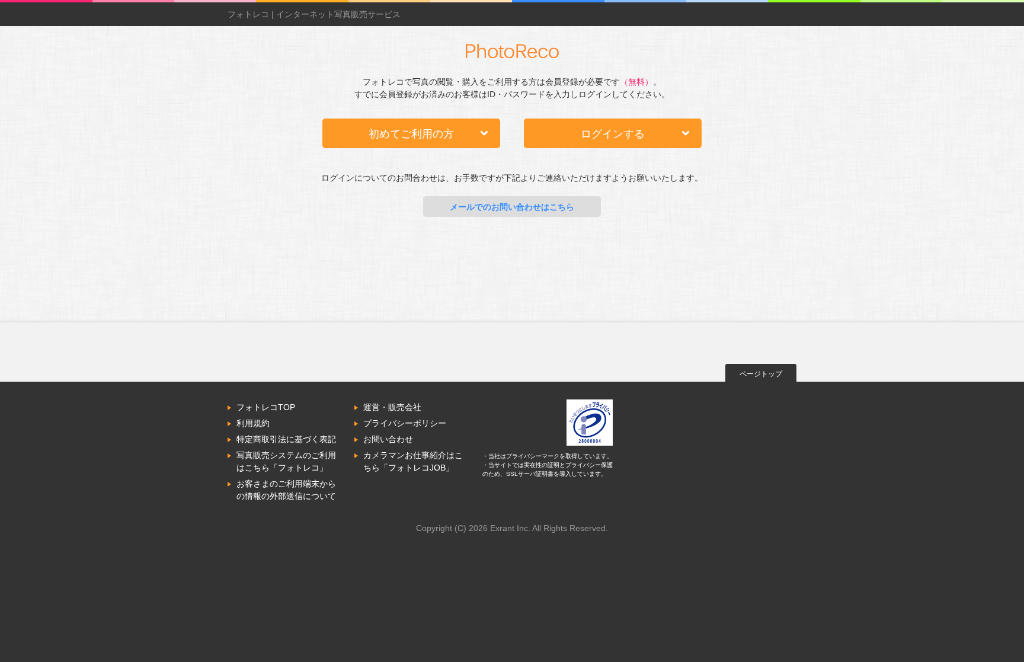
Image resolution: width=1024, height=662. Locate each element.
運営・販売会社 (392, 407)
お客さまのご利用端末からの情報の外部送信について (286, 490)
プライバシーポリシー (404, 423)
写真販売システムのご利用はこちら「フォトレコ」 (286, 461)
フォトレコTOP (265, 407)
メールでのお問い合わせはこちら (512, 207)
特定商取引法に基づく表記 (286, 439)
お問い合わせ (388, 439)
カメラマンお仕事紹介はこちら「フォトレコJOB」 (413, 461)
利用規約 (253, 423)
